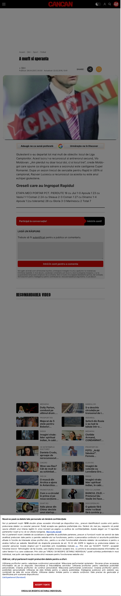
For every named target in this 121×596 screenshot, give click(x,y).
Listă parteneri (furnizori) (14, 577)
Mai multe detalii (53, 532)
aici (77, 546)
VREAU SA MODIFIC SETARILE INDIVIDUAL (41, 591)
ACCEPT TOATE (42, 585)
